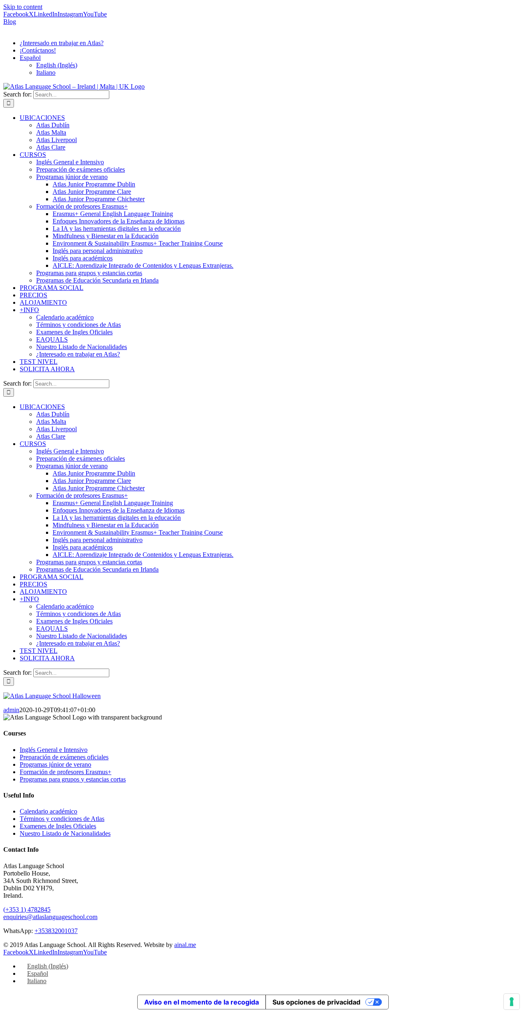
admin (11, 709)
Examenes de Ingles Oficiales (58, 826)
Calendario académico (48, 811)
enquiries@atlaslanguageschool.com (50, 916)
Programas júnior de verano (55, 764)
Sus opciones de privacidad (316, 1002)
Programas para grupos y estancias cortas (73, 779)
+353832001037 (56, 930)
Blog (9, 21)
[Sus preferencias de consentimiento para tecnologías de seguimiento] (511, 1001)
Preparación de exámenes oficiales (64, 757)
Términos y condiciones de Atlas (62, 818)
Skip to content (22, 6)
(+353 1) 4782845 (27, 909)
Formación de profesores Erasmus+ (65, 771)
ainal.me (185, 944)
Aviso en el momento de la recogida (201, 1002)
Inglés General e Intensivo (54, 749)
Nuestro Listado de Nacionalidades (65, 833)
